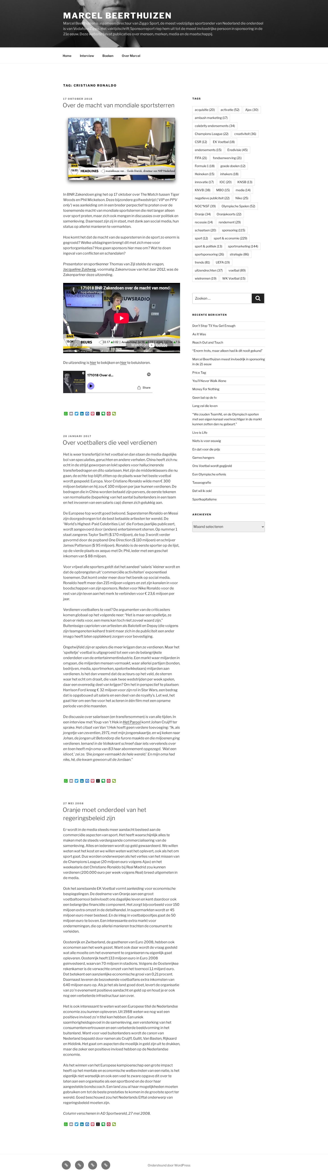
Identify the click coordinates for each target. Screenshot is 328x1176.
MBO (223, 190)
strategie (239, 254)
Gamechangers (203, 457)
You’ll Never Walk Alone (209, 381)
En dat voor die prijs (206, 449)
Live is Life (199, 432)
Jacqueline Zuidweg (79, 269)
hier (93, 363)
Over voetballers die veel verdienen (110, 442)
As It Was (199, 334)
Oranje (203, 214)
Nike (241, 198)
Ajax (251, 110)
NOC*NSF (205, 206)
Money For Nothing (205, 389)
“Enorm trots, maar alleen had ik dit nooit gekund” (227, 351)
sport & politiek (208, 246)
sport (201, 238)
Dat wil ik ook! (202, 491)
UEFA (223, 262)
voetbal (237, 270)
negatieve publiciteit (212, 198)
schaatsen (205, 230)
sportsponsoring (209, 254)
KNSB (244, 182)
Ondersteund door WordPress (169, 1165)
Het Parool (132, 722)
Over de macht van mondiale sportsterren (118, 105)
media (243, 190)
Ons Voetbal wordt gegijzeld (212, 466)
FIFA (201, 158)
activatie (230, 110)
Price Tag (199, 372)
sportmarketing (243, 246)
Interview (87, 56)
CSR (201, 142)
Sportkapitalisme (204, 499)
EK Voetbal (224, 142)
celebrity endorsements (215, 126)
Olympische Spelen (238, 206)
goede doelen (232, 166)
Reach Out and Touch (207, 342)
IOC (226, 182)
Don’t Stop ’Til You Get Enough (213, 326)
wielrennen (205, 278)
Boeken (107, 56)
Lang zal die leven (205, 406)
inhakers (229, 174)
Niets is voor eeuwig (206, 441)
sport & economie (230, 238)
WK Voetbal (233, 278)
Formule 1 (205, 166)
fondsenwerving (227, 158)
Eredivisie (237, 150)
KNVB (202, 190)
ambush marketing (211, 118)
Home (67, 56)
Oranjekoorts (229, 214)
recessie (204, 222)
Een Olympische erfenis (209, 474)
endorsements (208, 150)
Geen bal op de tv (204, 397)
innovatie (204, 182)
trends (202, 262)
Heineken (204, 174)
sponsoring (233, 230)
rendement (230, 222)
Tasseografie (201, 482)
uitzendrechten (209, 270)
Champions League (211, 134)
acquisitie (205, 110)
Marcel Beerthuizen (117, 16)
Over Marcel (131, 56)
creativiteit (245, 134)
